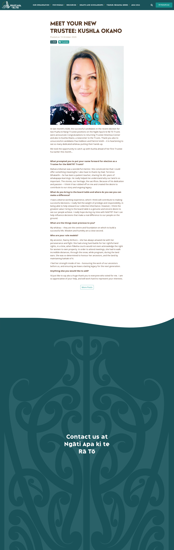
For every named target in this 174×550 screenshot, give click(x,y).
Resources (72, 5)
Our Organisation (41, 5)
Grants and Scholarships (92, 5)
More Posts (87, 287)
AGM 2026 (135, 5)
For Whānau (58, 5)
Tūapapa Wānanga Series (117, 5)
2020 (54, 42)
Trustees (64, 42)
